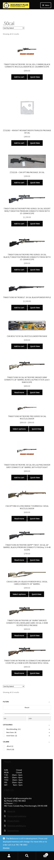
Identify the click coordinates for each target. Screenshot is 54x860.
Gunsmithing (13, 830)
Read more (19, 392)
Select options (19, 429)
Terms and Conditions (16, 816)
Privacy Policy (13, 821)
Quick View (35, 77)
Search (27, 856)
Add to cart (19, 77)
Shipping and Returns (16, 825)
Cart (41, 853)
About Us (11, 811)
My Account (9, 856)
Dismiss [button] (6, 848)
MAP (15, 803)
